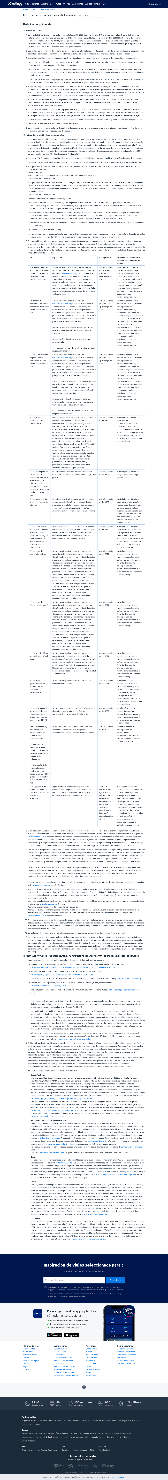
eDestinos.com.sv (29, 10)
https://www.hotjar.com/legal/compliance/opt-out (115, 1174)
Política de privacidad (47, 10)
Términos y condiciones (126, 1355)
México (114, 1420)
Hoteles (26, 1357)
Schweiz (125, 1437)
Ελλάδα (107, 1433)
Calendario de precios (63, 1369)
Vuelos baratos (32, 3)
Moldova (38, 1437)
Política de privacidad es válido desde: (50, 15)
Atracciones (77, 3)
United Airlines (91, 1349)
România (94, 1437)
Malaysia (75, 1450)
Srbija (87, 1437)
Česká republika (62, 1433)
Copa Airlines (91, 1363)
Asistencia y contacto (126, 1363)
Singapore (84, 1450)
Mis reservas (122, 1357)
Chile (40, 1420)
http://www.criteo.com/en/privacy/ (95, 1214)
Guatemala (96, 1420)
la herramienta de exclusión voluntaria (61, 1144)
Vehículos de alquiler (31, 1360)
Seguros (26, 1366)
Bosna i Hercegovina (36, 1433)
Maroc (37, 1450)
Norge (55, 1437)
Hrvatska (115, 1433)
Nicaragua (123, 1420)
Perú (138, 1420)
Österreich (64, 1437)
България (50, 1433)
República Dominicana (81, 1420)
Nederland (47, 1437)
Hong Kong (65, 1450)
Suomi (118, 1437)
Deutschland (84, 1433)
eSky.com (79, 1459)
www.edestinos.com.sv (71, 273)
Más (105, 3)
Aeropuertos (59, 1363)
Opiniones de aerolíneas (64, 1360)
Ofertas (66, 3)
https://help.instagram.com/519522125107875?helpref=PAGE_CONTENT (90, 967)
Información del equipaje (64, 1372)
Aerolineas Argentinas (94, 1369)
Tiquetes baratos (30, 1355)
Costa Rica (67, 1420)
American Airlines (92, 1355)
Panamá (131, 1420)
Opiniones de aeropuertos (64, 1366)
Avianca (89, 1352)
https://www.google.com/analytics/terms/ (47, 1098)
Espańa (93, 1433)
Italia (129, 1433)
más (112, 1477)
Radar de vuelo (60, 1352)
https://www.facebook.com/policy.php (46, 967)
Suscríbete (115, 1280)
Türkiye (93, 1450)
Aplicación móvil (92, 3)
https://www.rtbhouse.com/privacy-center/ (89, 1239)
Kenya (30, 1450)
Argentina (26, 1420)
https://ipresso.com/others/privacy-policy (74, 1039)
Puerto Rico (26, 1424)
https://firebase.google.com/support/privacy (48, 1116)
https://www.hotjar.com (65, 1163)
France (100, 1433)
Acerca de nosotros (125, 1349)
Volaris (88, 1372)
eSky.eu (71, 1459)
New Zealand (104, 1450)
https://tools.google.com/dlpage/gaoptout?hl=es (50, 1110)
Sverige (102, 1437)
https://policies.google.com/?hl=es (78, 1098)
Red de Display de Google (50, 1138)
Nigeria (44, 1450)
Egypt (24, 1450)
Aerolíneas (58, 1355)
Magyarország (27, 1437)
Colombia (57, 1420)
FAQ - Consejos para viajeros (66, 1375)
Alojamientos (47, 3)
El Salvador (47, 1420)
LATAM (89, 1366)
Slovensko (110, 1437)
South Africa (53, 1450)
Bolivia (34, 1420)
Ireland (123, 1433)
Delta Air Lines (92, 1357)
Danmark (73, 1433)
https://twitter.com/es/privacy (129, 978)
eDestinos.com (90, 1459)
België (24, 1433)
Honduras (106, 1420)
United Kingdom (28, 1441)
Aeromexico (90, 1360)
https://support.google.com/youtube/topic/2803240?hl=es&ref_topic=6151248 (62, 974)
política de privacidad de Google (52, 1153)
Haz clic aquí (75, 1110)
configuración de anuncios (97, 1141)
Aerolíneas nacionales (63, 1357)
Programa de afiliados (126, 1352)
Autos (58, 3)
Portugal (79, 1437)
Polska (72, 1437)
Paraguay (36, 1424)
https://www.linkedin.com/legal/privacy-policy (48, 985)
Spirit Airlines (91, 1375)
